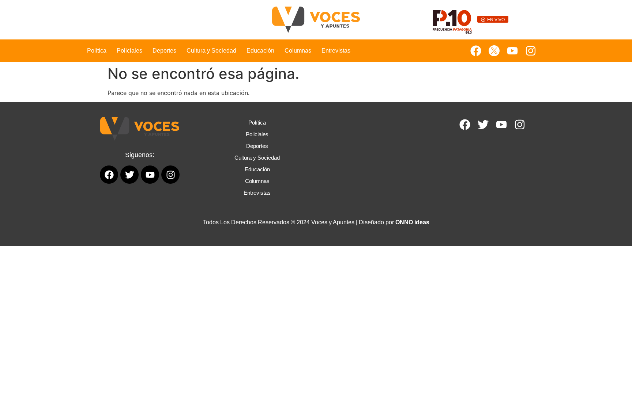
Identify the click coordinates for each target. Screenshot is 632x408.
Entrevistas (335, 50)
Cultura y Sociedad (211, 50)
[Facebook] (476, 50)
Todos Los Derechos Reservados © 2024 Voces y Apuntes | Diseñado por (316, 222)
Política (96, 50)
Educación (260, 50)
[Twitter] (483, 124)
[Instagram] (530, 50)
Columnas (298, 50)
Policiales (129, 50)
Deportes (164, 50)
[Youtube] (512, 50)
